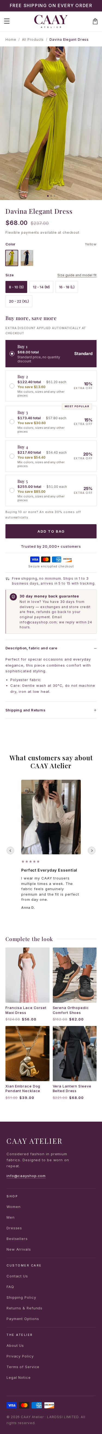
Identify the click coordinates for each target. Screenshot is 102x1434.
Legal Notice (19, 1377)
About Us (15, 1345)
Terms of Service (23, 1367)
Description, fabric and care (31, 648)
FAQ (10, 1287)
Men (11, 1217)
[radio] (51, 353)
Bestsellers (17, 1238)
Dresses (14, 1228)
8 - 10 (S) (16, 287)
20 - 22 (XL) (19, 301)
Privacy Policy (20, 1356)
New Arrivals (19, 1249)
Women (14, 1206)
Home (10, 39)
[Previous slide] (10, 850)
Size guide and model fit (77, 275)
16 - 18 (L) (67, 287)
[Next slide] (91, 850)
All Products (33, 39)
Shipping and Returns (25, 710)
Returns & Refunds (24, 1308)
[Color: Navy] (27, 258)
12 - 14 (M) (41, 287)
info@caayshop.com (26, 1176)
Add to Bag (51, 531)
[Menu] (7, 21)
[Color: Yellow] (11, 258)
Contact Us (17, 1276)
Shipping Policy (21, 1297)
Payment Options (23, 1318)
